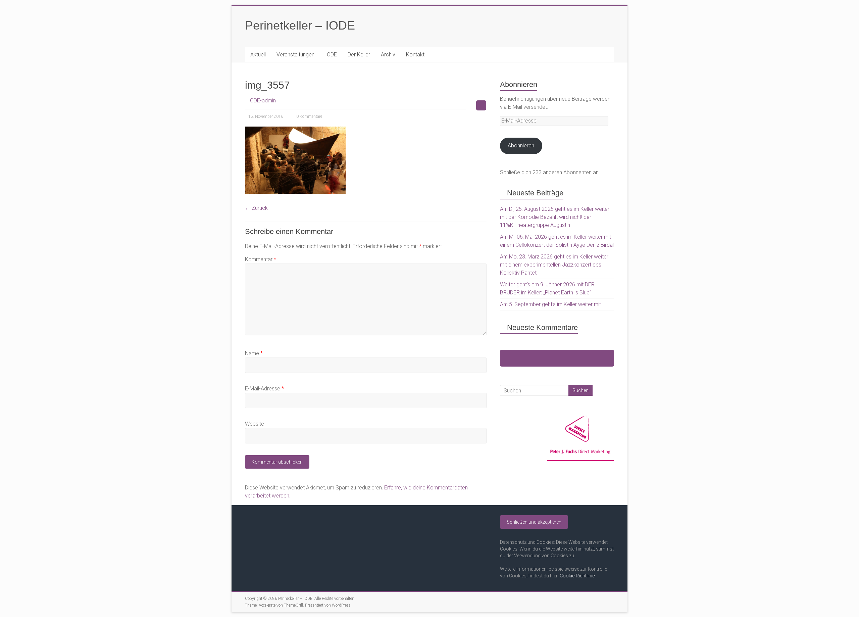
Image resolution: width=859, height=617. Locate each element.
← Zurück (256, 208)
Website (254, 424)
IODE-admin (262, 100)
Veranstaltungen (295, 54)
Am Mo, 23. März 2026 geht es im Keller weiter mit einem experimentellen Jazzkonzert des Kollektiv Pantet (554, 264)
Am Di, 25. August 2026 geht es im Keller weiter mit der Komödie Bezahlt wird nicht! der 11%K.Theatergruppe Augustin (554, 217)
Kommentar (260, 259)
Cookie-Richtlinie (577, 575)
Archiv (388, 54)
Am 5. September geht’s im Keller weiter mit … (552, 304)
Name (254, 353)
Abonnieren (521, 145)
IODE (331, 54)
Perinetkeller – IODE (300, 25)
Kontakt (415, 54)
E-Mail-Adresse (264, 388)
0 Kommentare (309, 116)
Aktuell (258, 54)
